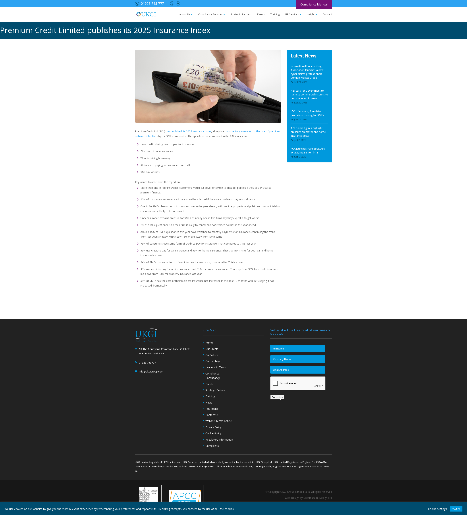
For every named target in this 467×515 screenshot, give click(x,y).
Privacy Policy (213, 427)
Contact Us (212, 415)
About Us (184, 14)
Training (275, 14)
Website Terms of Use (218, 421)
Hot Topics (211, 408)
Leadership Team (215, 367)
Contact (327, 14)
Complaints (212, 445)
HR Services (292, 14)
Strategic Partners (241, 14)
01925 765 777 (152, 3)
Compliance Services (210, 14)
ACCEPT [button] (456, 508)
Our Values (211, 355)
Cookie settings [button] (437, 508)
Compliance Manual (313, 4)
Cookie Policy (213, 433)
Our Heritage (213, 361)
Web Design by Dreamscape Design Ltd (308, 497)
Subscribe (277, 397)
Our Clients (211, 349)
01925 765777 (147, 362)
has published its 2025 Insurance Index (188, 131)
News (208, 402)
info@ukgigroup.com (151, 371)
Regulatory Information (219, 439)
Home (209, 342)
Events (261, 14)
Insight (311, 14)
